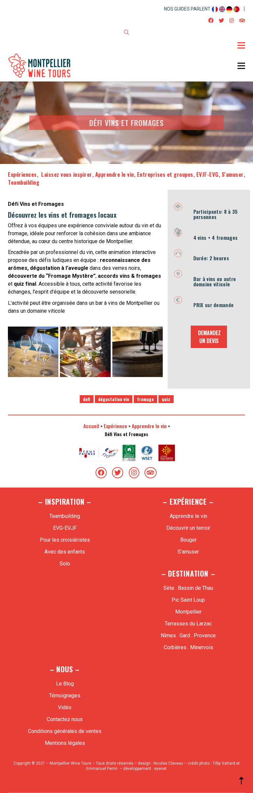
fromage (145, 399)
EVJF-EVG (207, 174)
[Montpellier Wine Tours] (33, 352)
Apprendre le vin (114, 174)
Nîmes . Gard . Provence (188, 635)
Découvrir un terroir (188, 528)
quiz (166, 399)
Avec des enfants (64, 552)
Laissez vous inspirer (66, 174)
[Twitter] (117, 472)
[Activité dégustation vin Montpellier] (85, 352)
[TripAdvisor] (150, 472)
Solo (65, 563)
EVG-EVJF (65, 528)
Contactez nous (65, 719)
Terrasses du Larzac (188, 623)
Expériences (22, 174)
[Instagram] (134, 472)
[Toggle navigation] (241, 45)
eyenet (160, 768)
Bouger (188, 540)
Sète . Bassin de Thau (188, 588)
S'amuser (233, 174)
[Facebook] (101, 472)
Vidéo (64, 707)
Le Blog (65, 684)
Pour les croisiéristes (65, 540)
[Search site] (126, 33)
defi (86, 399)
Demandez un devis (209, 337)
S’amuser (188, 552)
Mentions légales (65, 743)
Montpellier (188, 612)
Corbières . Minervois (188, 647)
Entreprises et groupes (165, 174)
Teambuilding (23, 182)
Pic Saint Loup (188, 600)
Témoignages (64, 695)
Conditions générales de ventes (64, 731)
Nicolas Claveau (168, 763)
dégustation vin (113, 399)
